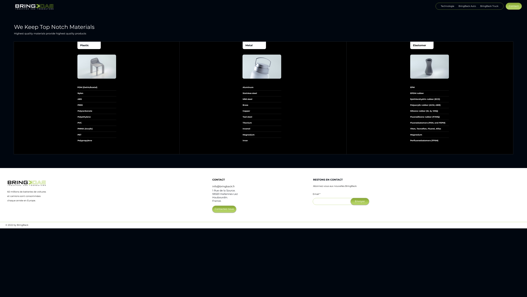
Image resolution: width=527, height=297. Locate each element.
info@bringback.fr (223, 186)
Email (316, 194)
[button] (514, 6)
